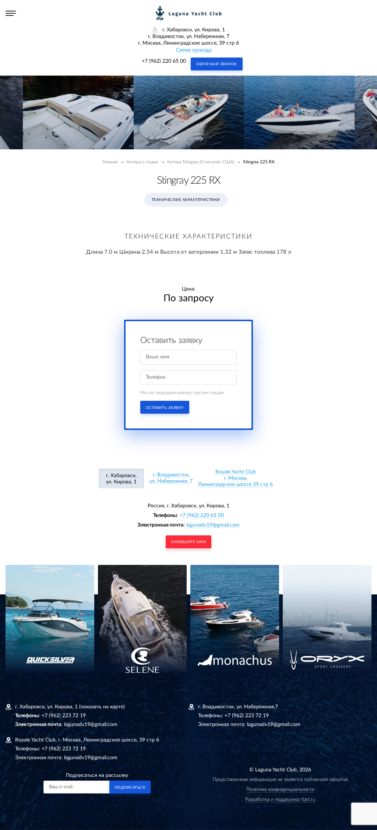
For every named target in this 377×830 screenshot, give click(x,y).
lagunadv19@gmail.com (213, 525)
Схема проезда (194, 50)
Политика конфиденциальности (280, 789)
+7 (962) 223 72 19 (64, 715)
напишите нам (188, 542)
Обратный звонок (216, 64)
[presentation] (178, 139)
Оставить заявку (165, 408)
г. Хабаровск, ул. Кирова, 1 (121, 479)
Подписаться (130, 787)
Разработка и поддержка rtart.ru (280, 799)
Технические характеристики (186, 200)
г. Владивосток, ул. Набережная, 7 (171, 478)
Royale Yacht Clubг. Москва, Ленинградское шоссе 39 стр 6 (235, 478)
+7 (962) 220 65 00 (164, 61)
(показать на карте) (102, 706)
